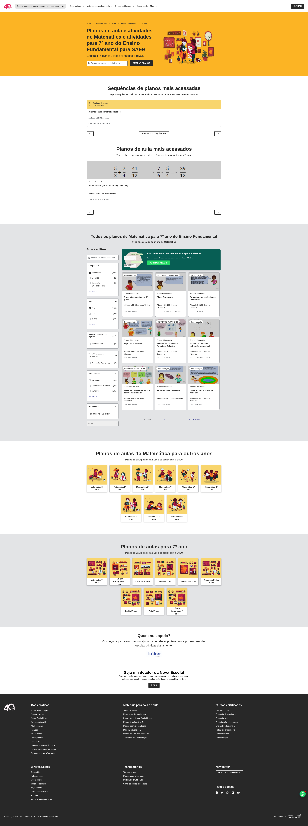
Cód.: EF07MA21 (163, 358)
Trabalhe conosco (38, 784)
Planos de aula (101, 24)
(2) (115, 344)
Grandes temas (37, 714)
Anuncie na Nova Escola (41, 799)
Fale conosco (37, 776)
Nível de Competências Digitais (98, 335)
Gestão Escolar (37, 742)
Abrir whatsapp (158, 263)
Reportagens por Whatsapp (43, 753)
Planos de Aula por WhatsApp (136, 734)
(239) (114, 273)
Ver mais (92, 291)
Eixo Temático (94, 373)
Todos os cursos (223, 710)
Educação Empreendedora (98, 284)
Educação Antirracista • (226, 714)
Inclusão (34, 730)
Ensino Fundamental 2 (225, 726)
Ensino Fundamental (129, 24)
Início (89, 24)
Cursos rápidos (222, 734)
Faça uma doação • (39, 792)
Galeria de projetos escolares (43, 749)
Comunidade (142, 6)
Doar (154, 685)
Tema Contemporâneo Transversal (98, 355)
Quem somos (36, 780)
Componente (94, 266)
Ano (90, 301)
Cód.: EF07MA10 (196, 404)
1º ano (94, 313)
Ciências (95, 278)
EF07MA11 (97, 200)
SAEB (114, 24)
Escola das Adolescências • (43, 745)
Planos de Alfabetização (133, 722)
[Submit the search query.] (141, 63)
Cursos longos (222, 738)
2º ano (94, 319)
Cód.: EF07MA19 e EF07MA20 (168, 311)
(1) (115, 278)
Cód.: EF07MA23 (130, 404)
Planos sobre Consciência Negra (137, 718)
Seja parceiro (36, 788)
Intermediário (97, 344)
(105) (114, 391)
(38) (114, 313)
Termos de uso (129, 772)
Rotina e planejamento (225, 730)
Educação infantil (38, 722)
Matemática (96, 273)
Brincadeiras (36, 734)
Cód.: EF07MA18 (130, 311)
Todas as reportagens (40, 710)
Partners (34, 795)
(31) (114, 386)
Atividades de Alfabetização (135, 738)
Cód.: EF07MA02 (196, 311)
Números (95, 391)
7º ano (144, 24)
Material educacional (132, 730)
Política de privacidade (133, 780)
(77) (114, 319)
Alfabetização (37, 726)
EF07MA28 (106, 123)
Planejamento (37, 738)
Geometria (96, 380)
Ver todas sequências (154, 134)
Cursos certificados (123, 6)
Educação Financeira (101, 363)
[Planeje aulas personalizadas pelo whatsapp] (302, 794)
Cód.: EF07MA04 (130, 358)
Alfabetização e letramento (227, 722)
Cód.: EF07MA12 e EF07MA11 (201, 358)
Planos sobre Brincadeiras (134, 726)
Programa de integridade (133, 776)
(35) (114, 380)
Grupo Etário (94, 406)
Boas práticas (76, 6)
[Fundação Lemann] (294, 816)
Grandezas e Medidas (101, 386)
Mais (152, 6)
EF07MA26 (97, 123)
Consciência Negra (39, 718)
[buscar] (63, 6)
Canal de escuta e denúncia (135, 784)
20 (190, 419)
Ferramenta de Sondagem (134, 714)
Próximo (196, 419)
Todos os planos (130, 710)
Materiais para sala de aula (98, 6)
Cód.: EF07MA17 (163, 404)
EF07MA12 (106, 200)
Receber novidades (229, 773)
